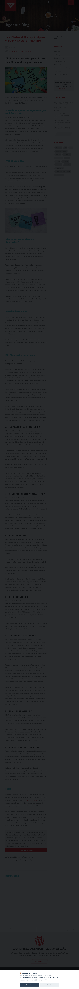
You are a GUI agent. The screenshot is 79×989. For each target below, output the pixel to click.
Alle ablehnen (49, 984)
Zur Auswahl (38, 980)
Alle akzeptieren (29, 984)
